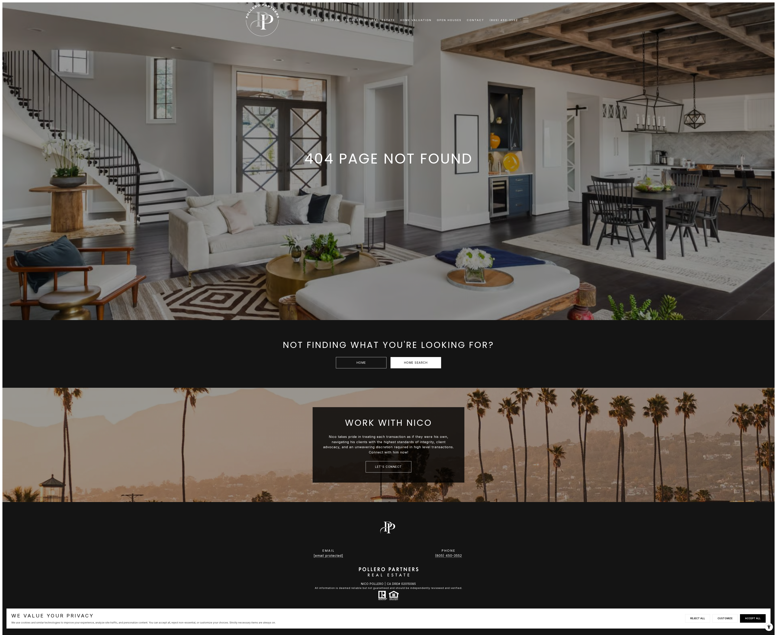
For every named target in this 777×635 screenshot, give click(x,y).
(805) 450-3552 (448, 556)
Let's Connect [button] (388, 466)
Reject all (697, 618)
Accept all (753, 618)
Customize (725, 618)
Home (361, 362)
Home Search (416, 362)
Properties (355, 20)
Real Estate (383, 20)
